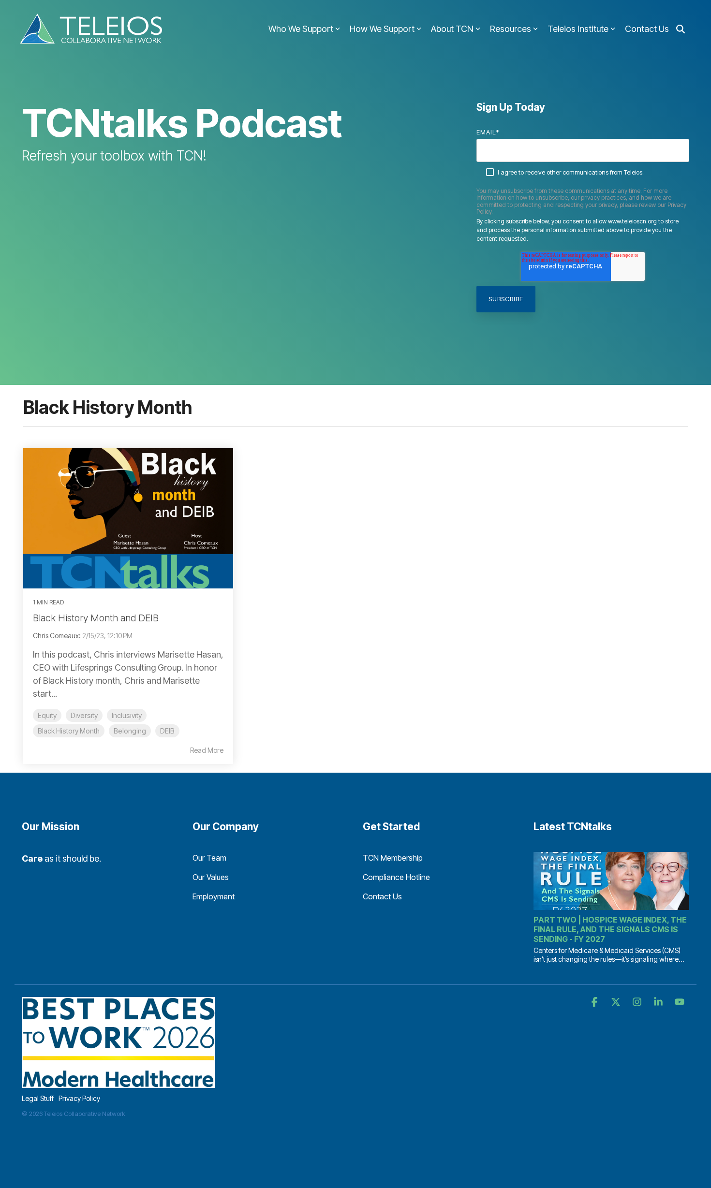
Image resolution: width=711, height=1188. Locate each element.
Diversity (84, 715)
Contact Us (647, 29)
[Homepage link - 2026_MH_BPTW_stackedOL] (118, 1082)
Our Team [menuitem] (209, 858)
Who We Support (300, 29)
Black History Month (69, 731)
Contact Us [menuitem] (382, 896)
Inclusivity (127, 715)
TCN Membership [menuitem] (393, 858)
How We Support (382, 29)
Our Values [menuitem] (211, 877)
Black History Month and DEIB (96, 618)
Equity (47, 715)
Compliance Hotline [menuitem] (396, 877)
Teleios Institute (578, 29)
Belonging (130, 731)
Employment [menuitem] (214, 896)
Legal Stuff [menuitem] (38, 1098)
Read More (206, 750)
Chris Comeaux (56, 635)
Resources (510, 29)
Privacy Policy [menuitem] (79, 1098)
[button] (595, 1002)
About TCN (452, 29)
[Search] (680, 29)
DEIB (167, 731)
